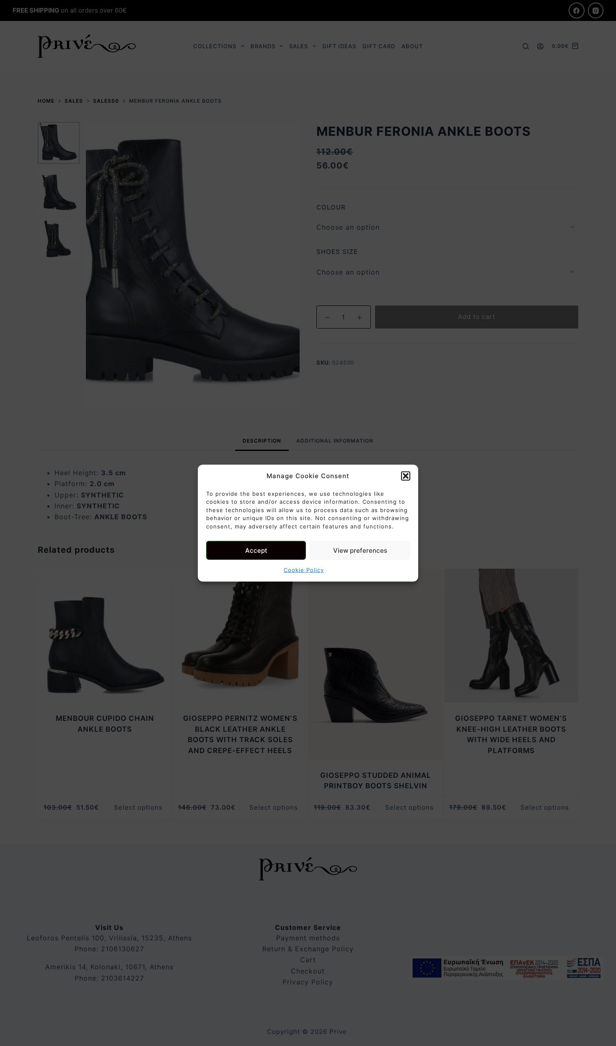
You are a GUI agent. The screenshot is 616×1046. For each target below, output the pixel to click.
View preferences (360, 550)
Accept (256, 550)
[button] (405, 476)
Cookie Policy (304, 570)
